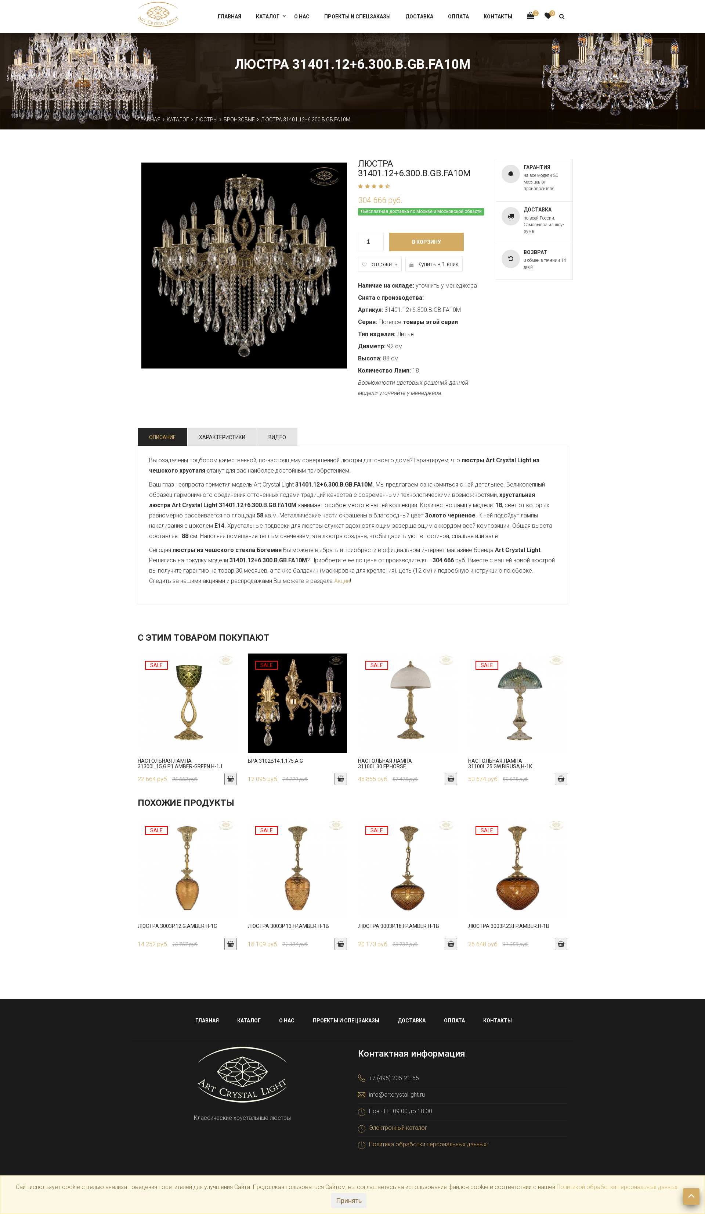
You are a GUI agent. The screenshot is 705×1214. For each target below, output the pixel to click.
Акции (342, 580)
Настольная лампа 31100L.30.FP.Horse (385, 763)
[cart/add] (230, 779)
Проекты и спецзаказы (357, 16)
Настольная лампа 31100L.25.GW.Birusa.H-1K (500, 763)
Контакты (498, 16)
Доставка (419, 16)
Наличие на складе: (386, 285)
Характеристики (222, 437)
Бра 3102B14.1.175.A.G (275, 761)
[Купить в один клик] (187, 710)
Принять (349, 1200)
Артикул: (370, 309)
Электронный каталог (398, 1127)
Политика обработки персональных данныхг (429, 1144)
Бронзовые (239, 119)
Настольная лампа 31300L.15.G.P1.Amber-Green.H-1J (180, 763)
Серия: (367, 321)
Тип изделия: (376, 334)
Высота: (370, 358)
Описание (162, 437)
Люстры (206, 119)
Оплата (458, 16)
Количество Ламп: (384, 370)
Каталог (267, 16)
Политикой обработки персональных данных (617, 1186)
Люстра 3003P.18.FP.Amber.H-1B (398, 926)
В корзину (426, 242)
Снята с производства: (391, 297)
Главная (229, 16)
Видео (277, 437)
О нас (302, 16)
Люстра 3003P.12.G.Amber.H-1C (177, 926)
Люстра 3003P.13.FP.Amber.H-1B (288, 926)
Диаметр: (372, 346)
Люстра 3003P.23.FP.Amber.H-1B (508, 926)
